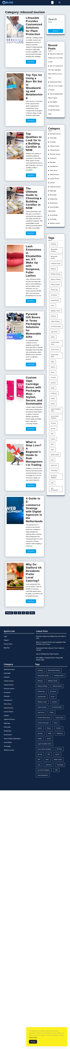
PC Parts (53, 423)
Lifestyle (52, 182)
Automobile (53, 138)
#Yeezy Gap (54, 289)
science (53, 439)
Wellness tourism (55, 223)
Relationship (53, 199)
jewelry (53, 403)
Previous (9, 613)
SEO (52, 444)
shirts (52, 449)
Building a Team (55, 310)
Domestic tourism (55, 154)
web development (54, 489)
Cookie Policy (33, 1037)
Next (32, 613)
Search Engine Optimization (12, 738)
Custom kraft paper (54, 355)
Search (52, 19)
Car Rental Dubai (56, 326)
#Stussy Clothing (55, 279)
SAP (52, 433)
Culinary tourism (55, 146)
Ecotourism (53, 158)
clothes (53, 337)
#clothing (53, 244)
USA (52, 483)
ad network (54, 295)
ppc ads (53, 428)
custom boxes (55, 349)
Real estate (53, 195)
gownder (53, 382)
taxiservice (54, 465)
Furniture (53, 377)
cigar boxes (54, 331)
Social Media (53, 215)
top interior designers (54, 476)
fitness (53, 372)
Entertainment (54, 166)
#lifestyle (53, 269)
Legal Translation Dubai (56, 410)
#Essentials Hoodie (54, 257)
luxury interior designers (55, 417)
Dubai (52, 361)
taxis (52, 460)
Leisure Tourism (54, 178)
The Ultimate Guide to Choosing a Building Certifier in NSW (33, 198)
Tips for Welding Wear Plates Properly (47, 654)
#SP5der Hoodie (55, 274)
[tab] (52, 2)
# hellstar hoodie (55, 263)
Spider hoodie (55, 454)
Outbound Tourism (55, 186)
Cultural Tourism (54, 150)
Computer (53, 142)
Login (5, 636)
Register (6, 640)
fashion (53, 367)
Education (53, 162)
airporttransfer (55, 300)
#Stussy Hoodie (55, 284)
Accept (33, 1041)
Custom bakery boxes (55, 343)
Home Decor (53, 170)
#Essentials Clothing (54, 250)
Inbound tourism (54, 174)
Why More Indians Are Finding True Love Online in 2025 (55, 58)
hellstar (53, 398)
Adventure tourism (55, 134)
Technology (53, 219)
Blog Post (7, 648)
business (53, 316)
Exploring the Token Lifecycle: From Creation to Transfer (55, 86)
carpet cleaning (55, 321)
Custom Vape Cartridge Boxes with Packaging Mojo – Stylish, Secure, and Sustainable (34, 390)
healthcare (54, 393)
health (52, 388)
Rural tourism (54, 203)
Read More (32, 62)
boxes (52, 305)
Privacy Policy (8, 644)
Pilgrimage (53, 191)
